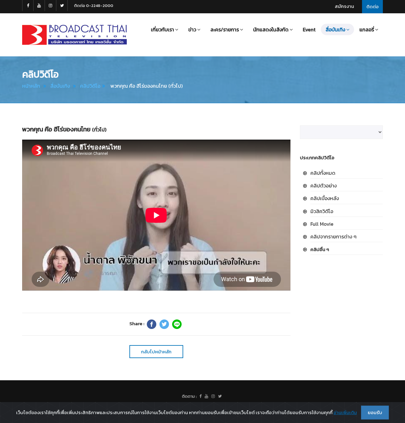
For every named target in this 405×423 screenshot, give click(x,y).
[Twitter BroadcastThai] (62, 5)
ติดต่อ (372, 6)
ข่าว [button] (192, 29)
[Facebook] (151, 324)
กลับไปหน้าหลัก (156, 351)
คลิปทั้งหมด (322, 173)
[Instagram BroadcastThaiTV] (50, 5)
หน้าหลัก (31, 86)
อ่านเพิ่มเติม (345, 412)
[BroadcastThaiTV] (200, 396)
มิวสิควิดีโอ (321, 211)
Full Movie (321, 224)
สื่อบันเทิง (60, 86)
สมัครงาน (344, 6)
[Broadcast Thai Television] (74, 35)
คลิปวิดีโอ (90, 86)
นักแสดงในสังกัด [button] (271, 29)
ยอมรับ (375, 412)
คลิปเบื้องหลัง (324, 198)
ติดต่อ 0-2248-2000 (93, 6)
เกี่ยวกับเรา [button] (162, 29)
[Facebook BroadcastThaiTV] (28, 5)
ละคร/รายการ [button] (224, 29)
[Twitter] (164, 324)
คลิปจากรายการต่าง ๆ (333, 236)
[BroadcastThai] (206, 396)
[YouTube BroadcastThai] (39, 5)
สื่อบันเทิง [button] (335, 29)
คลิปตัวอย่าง (323, 185)
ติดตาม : (189, 396)
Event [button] (309, 29)
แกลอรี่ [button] (366, 29)
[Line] (177, 324)
